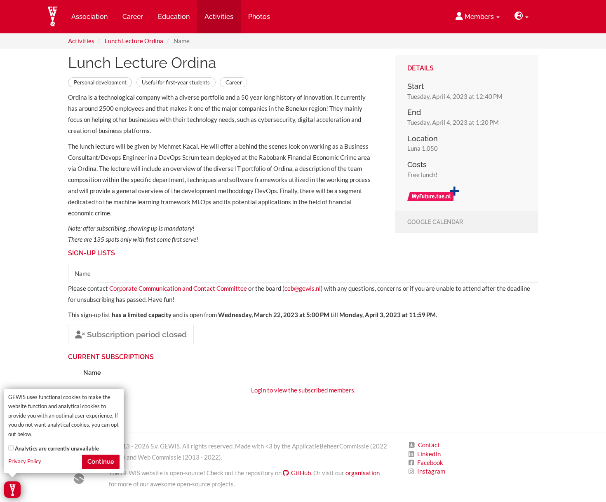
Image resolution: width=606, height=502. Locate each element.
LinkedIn (429, 454)
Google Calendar (435, 222)
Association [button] (89, 17)
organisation (362, 472)
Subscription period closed (136, 334)
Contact (429, 444)
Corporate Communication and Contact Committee (178, 288)
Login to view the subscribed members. (303, 390)
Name (83, 273)
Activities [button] (218, 17)
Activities (81, 40)
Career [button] (132, 17)
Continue (100, 461)
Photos (259, 17)
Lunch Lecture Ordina (134, 40)
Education (174, 17)
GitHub (301, 472)
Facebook (430, 462)
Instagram (431, 471)
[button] (521, 16)
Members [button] (479, 17)
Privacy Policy (24, 461)
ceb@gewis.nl (302, 288)
